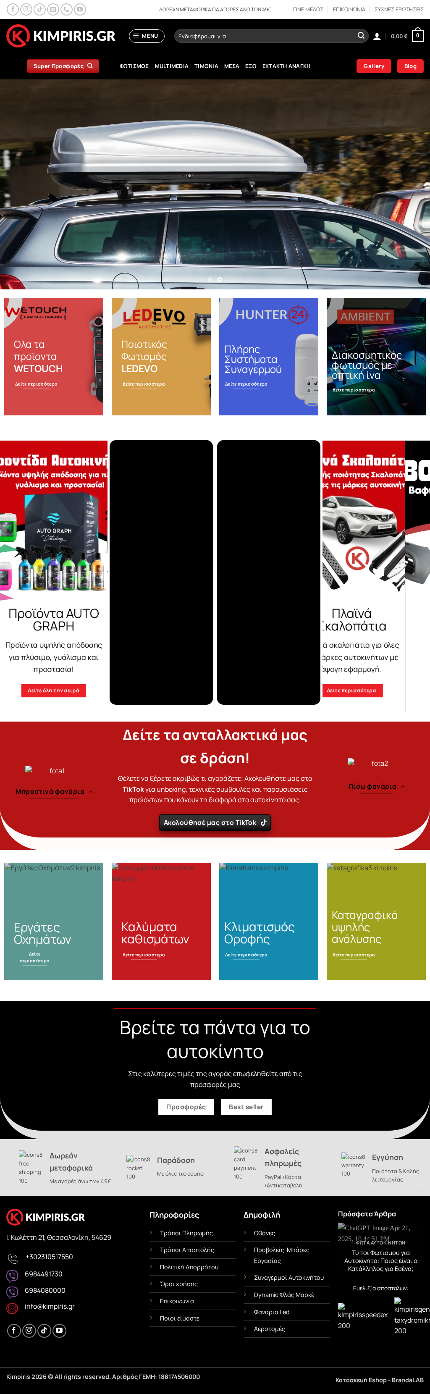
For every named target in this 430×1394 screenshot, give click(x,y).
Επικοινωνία (177, 1301)
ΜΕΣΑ (231, 66)
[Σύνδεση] (377, 36)
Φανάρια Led (272, 1312)
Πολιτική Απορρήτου (189, 1267)
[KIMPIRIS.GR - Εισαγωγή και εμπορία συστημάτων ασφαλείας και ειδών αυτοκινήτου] (60, 36)
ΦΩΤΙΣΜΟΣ (134, 66)
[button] (147, 36)
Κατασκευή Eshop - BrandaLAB (380, 1380)
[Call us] (66, 9)
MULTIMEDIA (172, 66)
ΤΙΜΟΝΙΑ (206, 66)
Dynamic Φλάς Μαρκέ (284, 1295)
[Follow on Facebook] (13, 9)
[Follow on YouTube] (80, 9)
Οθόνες (264, 1233)
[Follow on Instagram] (26, 9)
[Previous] (19, 184)
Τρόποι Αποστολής (187, 1250)
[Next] (410, 184)
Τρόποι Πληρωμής (186, 1233)
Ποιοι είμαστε (179, 1318)
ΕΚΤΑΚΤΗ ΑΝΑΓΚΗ (286, 66)
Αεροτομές (269, 1329)
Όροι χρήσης (179, 1284)
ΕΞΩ (251, 66)
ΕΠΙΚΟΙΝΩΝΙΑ (349, 9)
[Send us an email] (53, 9)
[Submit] (361, 36)
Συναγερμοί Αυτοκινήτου (289, 1277)
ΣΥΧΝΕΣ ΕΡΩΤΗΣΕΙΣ (399, 9)
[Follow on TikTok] (40, 9)
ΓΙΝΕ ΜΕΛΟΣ (308, 9)
